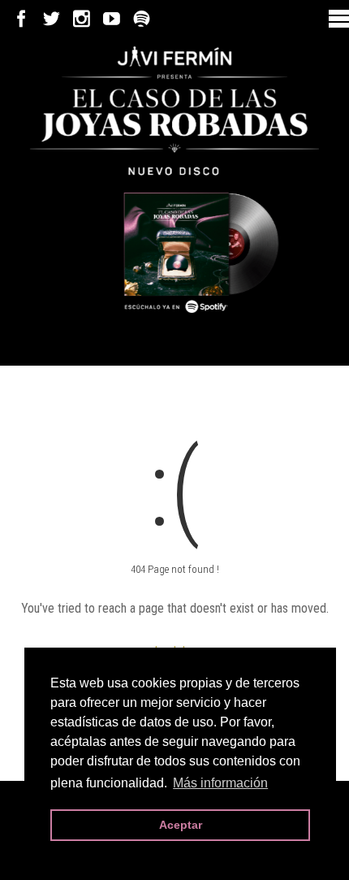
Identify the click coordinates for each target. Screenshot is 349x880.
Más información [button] (220, 783)
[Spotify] (141, 19)
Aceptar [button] (180, 824)
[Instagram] (81, 19)
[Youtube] (111, 19)
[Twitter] (51, 19)
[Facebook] (21, 19)
